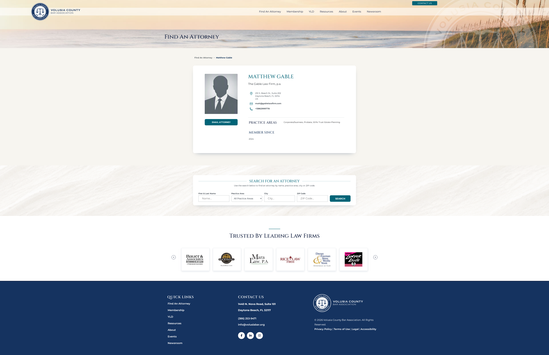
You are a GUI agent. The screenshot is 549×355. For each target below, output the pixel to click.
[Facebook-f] (241, 335)
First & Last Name (207, 193)
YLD (311, 11)
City (266, 193)
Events (356, 11)
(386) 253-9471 (247, 318)
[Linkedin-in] (250, 335)
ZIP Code (301, 193)
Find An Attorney (270, 11)
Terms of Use (342, 329)
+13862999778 (262, 108)
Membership (295, 11)
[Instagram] (259, 335)
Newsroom (374, 11)
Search (340, 198)
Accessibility (368, 329)
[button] (174, 257)
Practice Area (237, 193)
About (343, 11)
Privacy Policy (323, 329)
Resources (326, 11)
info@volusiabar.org (251, 324)
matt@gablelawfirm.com (268, 103)
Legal (355, 329)
